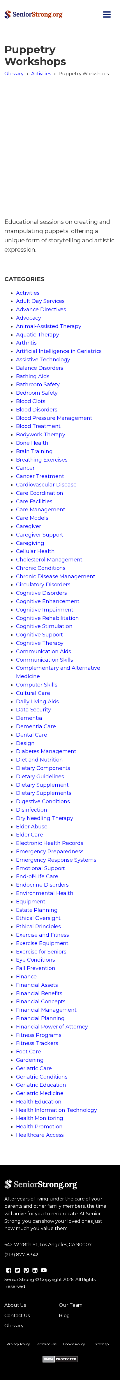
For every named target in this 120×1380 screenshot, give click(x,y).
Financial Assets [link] (37, 985)
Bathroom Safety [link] (38, 384)
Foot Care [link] (28, 1051)
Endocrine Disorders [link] (42, 885)
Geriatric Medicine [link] (39, 1093)
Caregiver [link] (28, 526)
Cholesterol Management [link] (49, 560)
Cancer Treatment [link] (40, 476)
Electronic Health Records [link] (49, 843)
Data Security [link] (33, 710)
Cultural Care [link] (33, 693)
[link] (33, 14)
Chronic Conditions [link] (41, 568)
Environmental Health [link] (44, 893)
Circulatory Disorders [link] (43, 584)
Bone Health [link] (32, 443)
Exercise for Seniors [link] (41, 952)
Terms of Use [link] (46, 1344)
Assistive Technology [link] (43, 359)
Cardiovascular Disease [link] (46, 485)
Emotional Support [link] (40, 868)
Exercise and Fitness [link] (42, 935)
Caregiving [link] (30, 543)
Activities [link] (41, 73)
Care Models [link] (32, 518)
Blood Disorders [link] (36, 410)
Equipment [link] (30, 901)
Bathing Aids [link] (33, 376)
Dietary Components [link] (43, 768)
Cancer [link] (25, 468)
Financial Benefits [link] (39, 993)
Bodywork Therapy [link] (40, 434)
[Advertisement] (60, 148)
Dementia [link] (29, 718)
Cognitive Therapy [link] (39, 643)
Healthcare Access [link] (40, 1135)
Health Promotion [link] (39, 1126)
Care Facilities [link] (34, 501)
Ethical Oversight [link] (38, 918)
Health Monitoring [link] (39, 1118)
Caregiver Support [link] (39, 535)
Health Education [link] (38, 1102)
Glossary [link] (14, 73)
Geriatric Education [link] (41, 1085)
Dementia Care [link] (36, 726)
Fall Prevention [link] (35, 968)
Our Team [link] (70, 1305)
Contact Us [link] (17, 1315)
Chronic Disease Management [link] (55, 576)
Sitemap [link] (102, 1344)
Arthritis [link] (26, 343)
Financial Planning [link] (40, 1018)
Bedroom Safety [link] (37, 393)
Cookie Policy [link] (74, 1344)
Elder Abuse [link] (31, 826)
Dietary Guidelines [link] (40, 776)
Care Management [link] (40, 509)
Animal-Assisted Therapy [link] (48, 326)
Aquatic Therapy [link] (37, 335)
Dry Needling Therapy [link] (44, 818)
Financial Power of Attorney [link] (52, 1027)
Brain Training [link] (34, 451)
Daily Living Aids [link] (37, 701)
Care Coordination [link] (39, 493)
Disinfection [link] (31, 810)
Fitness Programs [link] (38, 1035)
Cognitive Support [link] (39, 635)
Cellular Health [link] (35, 551)
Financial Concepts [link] (41, 1001)
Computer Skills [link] (36, 685)
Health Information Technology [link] (56, 1110)
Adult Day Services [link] (40, 301)
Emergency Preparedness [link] (50, 851)
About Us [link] (15, 1305)
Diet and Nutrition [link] (39, 760)
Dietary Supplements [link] (43, 793)
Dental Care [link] (31, 735)
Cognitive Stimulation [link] (44, 626)
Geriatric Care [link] (34, 1068)
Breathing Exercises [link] (42, 460)
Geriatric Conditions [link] (42, 1077)
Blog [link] (64, 1315)
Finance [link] (26, 976)
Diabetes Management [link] (46, 751)
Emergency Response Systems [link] (56, 860)
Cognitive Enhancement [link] (48, 601)
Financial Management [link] (46, 1010)
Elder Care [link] (29, 835)
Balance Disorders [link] (39, 368)
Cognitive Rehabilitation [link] (47, 618)
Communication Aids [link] (43, 651)
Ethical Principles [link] (38, 926)
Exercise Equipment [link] (42, 943)
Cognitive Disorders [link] (41, 593)
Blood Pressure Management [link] (54, 418)
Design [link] (25, 743)
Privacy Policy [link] (18, 1344)
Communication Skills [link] (44, 660)
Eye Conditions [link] (35, 960)
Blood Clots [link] (30, 401)
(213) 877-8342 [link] (21, 1255)
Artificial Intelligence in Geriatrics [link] (59, 351)
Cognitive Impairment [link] (44, 610)
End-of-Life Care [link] (37, 876)
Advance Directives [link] (41, 309)
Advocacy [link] (28, 318)
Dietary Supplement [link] (42, 785)
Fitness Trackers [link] (37, 1043)
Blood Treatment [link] (38, 426)
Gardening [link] (30, 1060)
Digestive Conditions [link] (43, 801)
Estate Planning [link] (37, 910)
